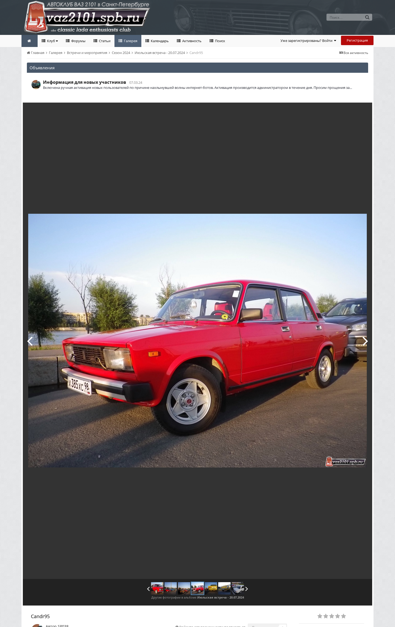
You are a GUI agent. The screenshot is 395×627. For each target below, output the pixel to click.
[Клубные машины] (170, 588)
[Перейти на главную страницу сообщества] (29, 41)
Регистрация (357, 40)
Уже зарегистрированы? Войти (307, 40)
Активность (191, 40)
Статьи (104, 40)
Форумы (77, 40)
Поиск (219, 40)
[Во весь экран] (362, 111)
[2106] (238, 588)
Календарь (159, 40)
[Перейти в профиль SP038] (36, 84)
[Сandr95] (197, 588)
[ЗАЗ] (365, 341)
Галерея (130, 40)
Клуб (51, 40)
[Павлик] (157, 588)
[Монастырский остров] (30, 341)
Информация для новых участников (84, 82)
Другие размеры (337, 110)
